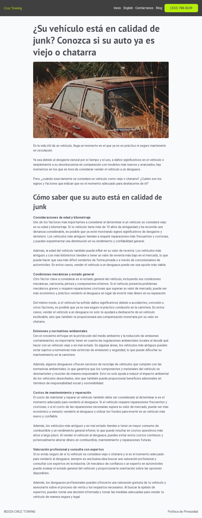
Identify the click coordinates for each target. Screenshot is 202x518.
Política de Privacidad (183, 511)
